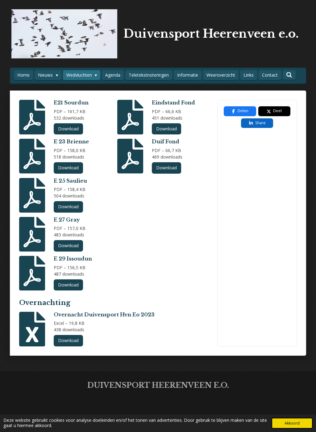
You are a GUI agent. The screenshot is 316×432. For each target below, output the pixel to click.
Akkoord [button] (292, 423)
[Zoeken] (289, 75)
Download (68, 129)
